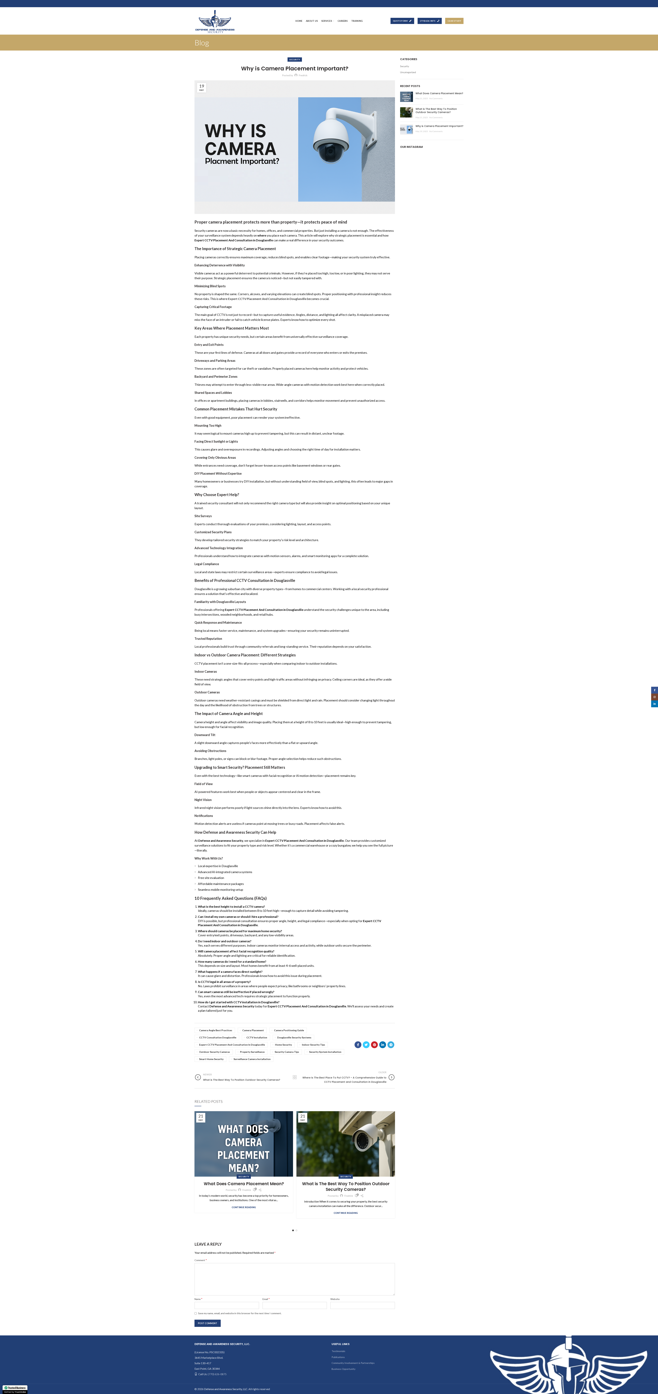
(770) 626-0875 (427, 21)
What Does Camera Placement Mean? (244, 1184)
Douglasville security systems (294, 1037)
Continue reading (244, 1207)
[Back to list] (294, 1077)
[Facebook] (358, 1044)
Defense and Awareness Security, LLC (225, 1389)
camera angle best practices (215, 1030)
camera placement (253, 1030)
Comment (200, 1260)
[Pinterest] (374, 1044)
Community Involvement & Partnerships (353, 1362)
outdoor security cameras (214, 1051)
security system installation (325, 1051)
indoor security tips (313, 1044)
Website (335, 1299)
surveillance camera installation (252, 1059)
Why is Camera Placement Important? (439, 126)
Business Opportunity (343, 1368)
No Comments (436, 98)
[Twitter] (366, 1044)
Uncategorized (408, 72)
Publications (338, 1357)
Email (266, 1298)
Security (294, 59)
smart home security (211, 1059)
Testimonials (338, 1351)
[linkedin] (382, 1044)
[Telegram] (390, 1044)
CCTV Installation (256, 1037)
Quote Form (400, 21)
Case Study (454, 21)
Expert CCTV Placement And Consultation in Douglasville (232, 1044)
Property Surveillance (252, 1051)
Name (198, 1298)
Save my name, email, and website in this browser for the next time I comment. (240, 1313)
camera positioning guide (289, 1030)
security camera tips (287, 1051)
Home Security (283, 1044)
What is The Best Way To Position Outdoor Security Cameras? (345, 1186)
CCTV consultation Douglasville (217, 1037)
